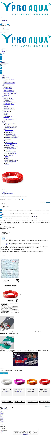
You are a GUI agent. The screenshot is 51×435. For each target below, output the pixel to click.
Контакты (3, 29)
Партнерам (3, 28)
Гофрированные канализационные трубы (9, 83)
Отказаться (35, 432)
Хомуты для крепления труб (7, 111)
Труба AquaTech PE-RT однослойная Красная (8, 193)
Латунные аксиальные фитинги (8, 87)
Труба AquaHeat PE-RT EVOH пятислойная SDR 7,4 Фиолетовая (18, 390)
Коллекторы (3, 110)
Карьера (1, 414)
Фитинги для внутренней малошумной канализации (11, 92)
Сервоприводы (7, 158)
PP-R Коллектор (6, 106)
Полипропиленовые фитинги (9, 130)
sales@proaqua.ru (4, 408)
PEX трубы (6, 125)
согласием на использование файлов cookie (22, 431)
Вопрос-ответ (7, 164)
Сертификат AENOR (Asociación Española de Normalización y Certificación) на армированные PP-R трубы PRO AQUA (32, 401)
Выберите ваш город (3, 32)
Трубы (3, 85)
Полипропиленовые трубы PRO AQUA (9, 79)
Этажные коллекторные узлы (7, 107)
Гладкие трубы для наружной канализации (9, 82)
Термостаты (6, 156)
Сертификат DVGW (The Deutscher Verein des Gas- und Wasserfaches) (45, 401)
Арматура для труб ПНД (7, 100)
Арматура (3, 105)
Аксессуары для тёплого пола (8, 116)
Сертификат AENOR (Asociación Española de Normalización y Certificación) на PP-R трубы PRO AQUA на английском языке (20, 401)
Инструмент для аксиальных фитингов (9, 119)
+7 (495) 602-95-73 (2, 53)
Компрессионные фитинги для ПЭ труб (9, 90)
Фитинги (3, 96)
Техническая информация (5, 77)
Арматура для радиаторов (7, 97)
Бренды (6, 162)
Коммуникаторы (6, 113)
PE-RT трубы (5, 80)
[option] (6, 385)
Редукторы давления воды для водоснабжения (10, 102)
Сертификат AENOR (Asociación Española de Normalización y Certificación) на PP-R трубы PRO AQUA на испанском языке (7, 401)
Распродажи (3, 121)
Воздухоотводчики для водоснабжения (9, 104)
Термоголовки (5, 114)
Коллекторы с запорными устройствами (9, 108)
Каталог (1, 23)
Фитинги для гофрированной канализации (11, 138)
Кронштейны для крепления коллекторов (9, 109)
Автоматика (3, 115)
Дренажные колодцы (6, 95)
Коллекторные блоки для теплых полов (10, 151)
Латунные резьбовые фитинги (8, 88)
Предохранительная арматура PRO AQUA (11, 143)
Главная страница (4, 191)
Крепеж (5, 154)
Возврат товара (2, 415)
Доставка (2, 214)
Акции (3, 122)
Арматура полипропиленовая (8, 98)
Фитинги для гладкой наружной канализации (10, 93)
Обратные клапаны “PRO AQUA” (8, 103)
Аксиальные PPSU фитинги (7, 89)
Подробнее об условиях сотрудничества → (12, 244)
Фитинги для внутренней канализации (9, 91)
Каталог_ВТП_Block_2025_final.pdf (5, 329)
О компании (3, 48)
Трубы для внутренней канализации (8, 81)
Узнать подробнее (7, 391)
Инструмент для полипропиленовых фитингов (10, 118)
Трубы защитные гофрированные (8, 84)
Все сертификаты (47, 406)
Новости (3, 27)
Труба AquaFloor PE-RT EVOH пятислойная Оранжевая (31, 390)
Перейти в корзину (4, 20)
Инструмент (3, 120)
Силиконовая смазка (6, 117)
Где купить (1, 413)
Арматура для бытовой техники (8, 101)
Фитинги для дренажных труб (8, 94)
